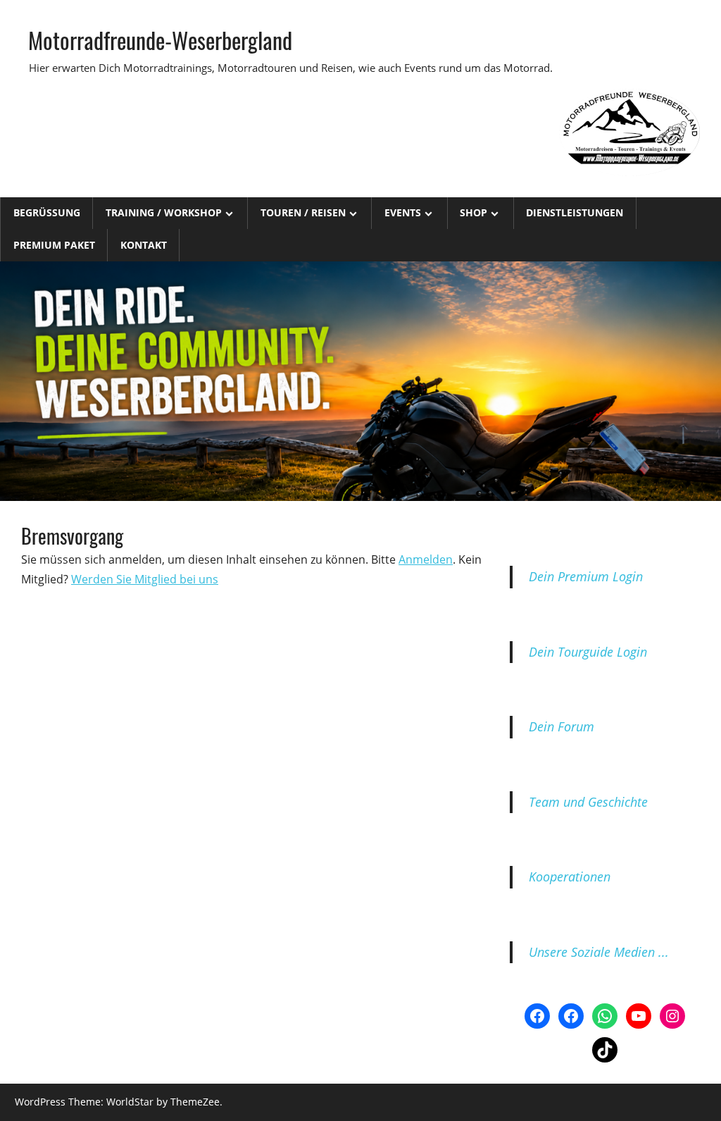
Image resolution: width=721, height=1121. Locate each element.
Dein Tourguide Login (588, 651)
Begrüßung (46, 212)
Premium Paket (54, 245)
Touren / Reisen (303, 212)
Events (402, 212)
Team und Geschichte (588, 801)
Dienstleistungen (574, 212)
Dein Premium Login (586, 576)
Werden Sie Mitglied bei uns (144, 579)
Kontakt (143, 245)
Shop (473, 212)
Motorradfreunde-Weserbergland (160, 39)
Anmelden (426, 559)
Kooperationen (569, 876)
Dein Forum (561, 726)
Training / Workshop (164, 212)
